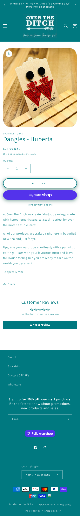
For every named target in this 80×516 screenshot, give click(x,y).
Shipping (7, 153)
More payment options (40, 204)
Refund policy (45, 504)
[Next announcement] (75, 5)
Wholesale (14, 384)
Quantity (8, 160)
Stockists (14, 366)
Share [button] (11, 284)
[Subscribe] (67, 419)
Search (12, 357)
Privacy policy (64, 504)
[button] (5, 26)
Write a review (40, 325)
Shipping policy (52, 510)
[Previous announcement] (4, 5)
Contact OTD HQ (18, 375)
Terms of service (32, 510)
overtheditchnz (26, 504)
